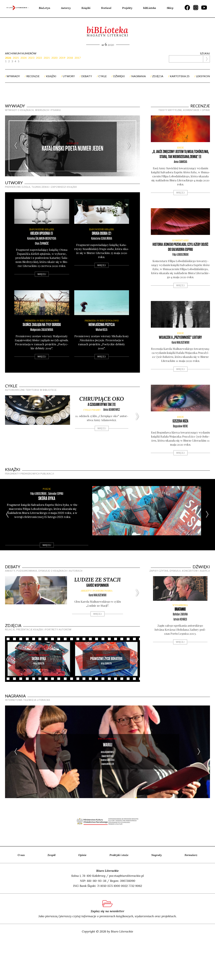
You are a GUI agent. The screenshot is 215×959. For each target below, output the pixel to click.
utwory (69, 76)
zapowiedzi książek (41, 229)
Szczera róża (180, 421)
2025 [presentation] (16, 57)
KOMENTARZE (180, 240)
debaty (86, 76)
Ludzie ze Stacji (97, 579)
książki (51, 76)
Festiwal (106, 8)
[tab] (9, 57)
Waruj (107, 745)
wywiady (13, 76)
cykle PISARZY (92, 410)
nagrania (138, 76)
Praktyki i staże (119, 855)
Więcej (41, 274)
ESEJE (180, 147)
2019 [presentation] (62, 57)
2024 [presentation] (23, 57)
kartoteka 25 (179, 76)
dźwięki (119, 76)
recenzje (32, 76)
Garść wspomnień (97, 585)
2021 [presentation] (47, 57)
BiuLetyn (44, 8)
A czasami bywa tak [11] (102, 404)
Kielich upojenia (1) (41, 233)
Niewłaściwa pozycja (102, 325)
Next (129, 145)
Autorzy (66, 8)
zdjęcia (157, 76)
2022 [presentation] (39, 57)
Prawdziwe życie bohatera (106, 659)
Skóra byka (46, 498)
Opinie (82, 855)
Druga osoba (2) (101, 233)
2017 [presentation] (78, 57)
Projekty (127, 8)
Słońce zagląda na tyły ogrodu (42, 325)
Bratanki (180, 609)
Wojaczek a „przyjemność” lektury (180, 337)
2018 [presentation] (70, 57)
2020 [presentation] (54, 57)
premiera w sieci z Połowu (42, 320)
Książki (85, 8)
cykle (102, 76)
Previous (16, 145)
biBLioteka (149, 8)
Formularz (191, 855)
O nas (21, 855)
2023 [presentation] (31, 57)
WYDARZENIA (180, 605)
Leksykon (203, 76)
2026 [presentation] (8, 57)
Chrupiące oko (101, 398)
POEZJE (47, 489)
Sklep (170, 8)
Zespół (51, 855)
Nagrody (156, 855)
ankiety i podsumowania (96, 590)
